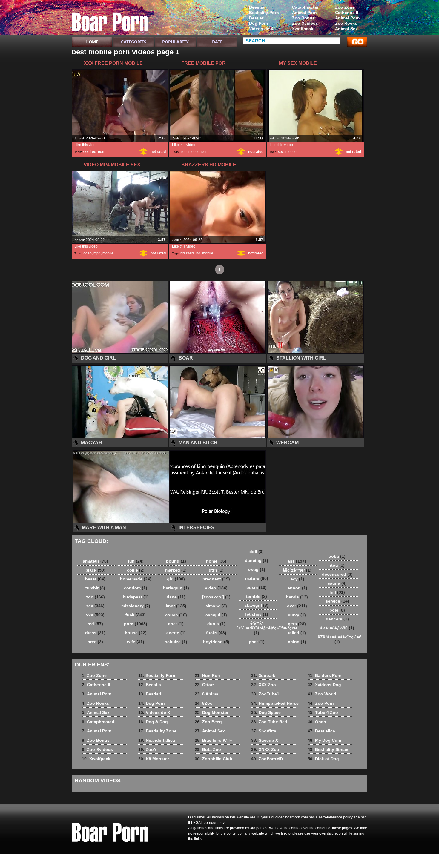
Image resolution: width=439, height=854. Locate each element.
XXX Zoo (263, 684)
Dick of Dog (323, 758)
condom (135, 588)
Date (217, 41)
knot (176, 605)
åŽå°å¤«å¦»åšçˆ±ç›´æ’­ (339, 639)
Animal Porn (347, 18)
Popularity (175, 41)
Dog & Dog (153, 721)
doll (256, 551)
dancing (256, 560)
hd (198, 253)
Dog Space (266, 712)
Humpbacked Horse (275, 703)
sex (281, 152)
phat (257, 641)
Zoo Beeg (208, 721)
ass (297, 561)
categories (133, 41)
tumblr (95, 588)
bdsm (256, 587)
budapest (136, 597)
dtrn (216, 570)
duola (216, 623)
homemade (135, 579)
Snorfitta (263, 731)
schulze (176, 641)
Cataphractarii (306, 7)
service (337, 601)
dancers (337, 619)
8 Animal (207, 694)
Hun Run (207, 675)
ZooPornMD (267, 758)
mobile (193, 152)
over (297, 605)
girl (176, 579)
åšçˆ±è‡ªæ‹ (297, 570)
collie (136, 570)
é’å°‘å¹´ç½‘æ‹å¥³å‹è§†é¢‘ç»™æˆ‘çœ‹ (258, 628)
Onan (317, 721)
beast (95, 579)
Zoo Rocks (346, 23)
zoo (95, 597)
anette (176, 632)
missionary (135, 605)
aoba (337, 556)
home (216, 561)
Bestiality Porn (264, 12)
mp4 (97, 253)
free (93, 152)
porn (101, 152)
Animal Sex (346, 28)
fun (136, 561)
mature (256, 578)
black (95, 570)
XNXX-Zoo (265, 749)
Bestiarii (257, 18)
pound (176, 561)
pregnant (216, 579)
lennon (296, 588)
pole (337, 610)
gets (297, 623)
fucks (216, 632)
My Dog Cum (324, 740)
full (337, 592)
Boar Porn (110, 19)
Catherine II (346, 12)
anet (176, 623)
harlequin (176, 588)
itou (337, 565)
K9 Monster (153, 758)
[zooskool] (216, 597)
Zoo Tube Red (269, 721)
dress (95, 632)
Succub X (264, 740)
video (87, 253)
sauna (337, 583)
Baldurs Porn (325, 675)
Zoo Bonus (303, 18)
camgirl (216, 614)
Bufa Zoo (208, 749)
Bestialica (321, 731)
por (203, 152)
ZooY (147, 749)
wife (135, 641)
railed (297, 632)
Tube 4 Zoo (323, 712)
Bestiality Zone (157, 731)
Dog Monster (211, 712)
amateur (95, 561)
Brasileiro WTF (213, 740)
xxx (85, 152)
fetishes (256, 614)
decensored (337, 574)
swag (256, 569)
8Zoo (204, 703)
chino (297, 641)
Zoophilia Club (213, 758)
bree (95, 641)
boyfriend (216, 641)
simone (216, 605)
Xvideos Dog (324, 684)
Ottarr (204, 684)
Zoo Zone (345, 7)
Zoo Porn (321, 703)
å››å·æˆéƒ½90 (337, 628)
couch (176, 614)
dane (176, 597)
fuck (135, 614)
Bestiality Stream (328, 749)
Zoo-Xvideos (305, 23)
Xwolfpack (302, 28)
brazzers (187, 253)
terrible (256, 596)
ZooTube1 (265, 694)
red (95, 623)
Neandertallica (156, 740)
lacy (296, 579)
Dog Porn (258, 23)
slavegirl (256, 605)
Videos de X (261, 28)
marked (176, 570)
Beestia (256, 7)
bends (297, 597)
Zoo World (322, 694)
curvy (297, 614)
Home (91, 41)
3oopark (263, 675)
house (136, 632)
